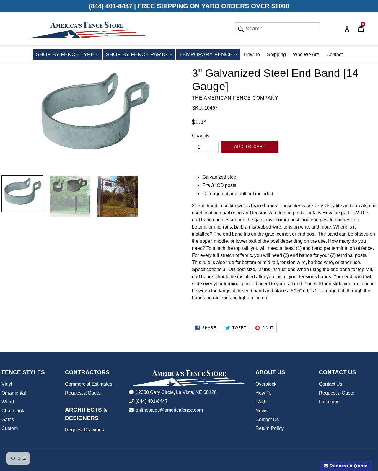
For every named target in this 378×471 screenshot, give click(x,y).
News (261, 410)
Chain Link (12, 410)
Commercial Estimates (88, 384)
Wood (7, 401)
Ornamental (13, 392)
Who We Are (306, 54)
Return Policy (269, 428)
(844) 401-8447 (152, 401)
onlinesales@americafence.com (169, 410)
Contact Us (267, 419)
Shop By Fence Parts (140, 54)
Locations (329, 401)
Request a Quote (82, 392)
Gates (7, 419)
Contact (334, 54)
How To (252, 54)
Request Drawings (84, 429)
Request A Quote (348, 465)
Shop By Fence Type (69, 54)
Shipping (276, 54)
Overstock (265, 384)
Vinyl (6, 384)
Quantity (200, 135)
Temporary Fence (209, 54)
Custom (9, 428)
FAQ (260, 401)
